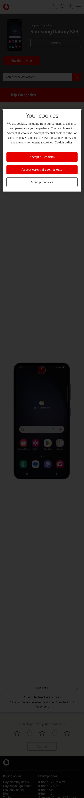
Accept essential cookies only (41, 169)
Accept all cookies (42, 157)
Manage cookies (42, 182)
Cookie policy (63, 142)
